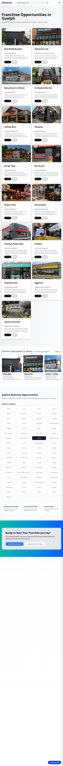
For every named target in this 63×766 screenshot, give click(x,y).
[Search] (47, 3)
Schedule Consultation (14, 544)
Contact (14, 62)
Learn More (7, 62)
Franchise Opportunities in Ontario (26, 351)
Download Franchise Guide (35, 544)
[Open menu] (59, 2)
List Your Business (54, 762)
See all (57, 352)
